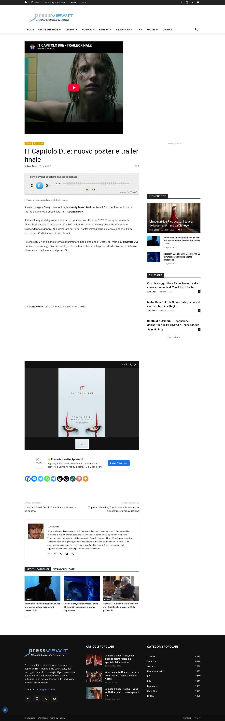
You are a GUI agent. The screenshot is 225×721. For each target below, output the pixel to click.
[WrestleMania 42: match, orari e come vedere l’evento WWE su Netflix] (94, 676)
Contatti (168, 29)
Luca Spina (32, 166)
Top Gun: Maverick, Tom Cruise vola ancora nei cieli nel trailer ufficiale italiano (113, 509)
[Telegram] (53, 479)
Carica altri (173, 337)
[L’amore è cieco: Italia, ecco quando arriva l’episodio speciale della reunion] (94, 660)
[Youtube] (198, 2)
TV (138, 29)
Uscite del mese (48, 29)
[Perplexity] (73, 479)
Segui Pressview (118, 463)
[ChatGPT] (66, 479)
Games (151, 29)
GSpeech (133, 192)
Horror (87, 29)
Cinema (70, 29)
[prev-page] (27, 617)
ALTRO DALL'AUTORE (64, 569)
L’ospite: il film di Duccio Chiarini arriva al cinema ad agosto (50, 509)
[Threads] (60, 479)
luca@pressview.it (46, 689)
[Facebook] (181, 2)
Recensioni (123, 29)
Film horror (38, 143)
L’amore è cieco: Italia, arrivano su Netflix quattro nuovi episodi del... (122, 692)
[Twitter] (40, 479)
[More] (85, 479)
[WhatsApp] (62, 554)
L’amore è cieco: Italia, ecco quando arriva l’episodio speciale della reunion (120, 659)
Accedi (74, 2)
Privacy (83, 2)
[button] (196, 29)
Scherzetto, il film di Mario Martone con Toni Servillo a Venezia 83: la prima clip (120, 607)
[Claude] (79, 479)
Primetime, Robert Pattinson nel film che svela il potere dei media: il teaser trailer (42, 607)
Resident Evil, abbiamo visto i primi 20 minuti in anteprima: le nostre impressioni (81, 607)
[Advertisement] (140, 16)
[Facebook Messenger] (34, 479)
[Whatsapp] (47, 479)
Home (30, 29)
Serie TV (104, 29)
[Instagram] (187, 2)
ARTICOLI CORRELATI (38, 569)
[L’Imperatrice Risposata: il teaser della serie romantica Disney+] (173, 218)
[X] (192, 2)
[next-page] (32, 617)
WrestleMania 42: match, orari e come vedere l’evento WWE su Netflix (122, 675)
